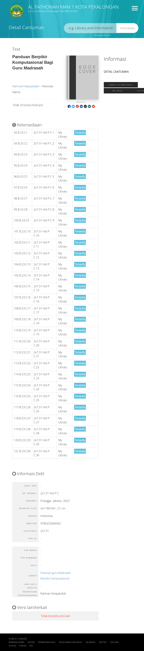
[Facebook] (69, 106)
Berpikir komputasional (54, 578)
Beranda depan (16, 642)
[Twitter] (73, 106)
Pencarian (127, 28)
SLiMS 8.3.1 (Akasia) (18, 639)
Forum (22, 646)
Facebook (90, 642)
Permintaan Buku (46, 642)
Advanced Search (102, 35)
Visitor (31, 642)
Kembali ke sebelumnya (121, 85)
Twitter (102, 642)
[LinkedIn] (89, 106)
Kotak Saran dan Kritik (70, 642)
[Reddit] (85, 106)
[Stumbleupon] (93, 106)
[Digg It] (81, 106)
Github (12, 646)
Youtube (114, 642)
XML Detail (117, 91)
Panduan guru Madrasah (55, 573)
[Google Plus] (77, 106)
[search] (90, 28)
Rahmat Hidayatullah (25, 86)
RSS (31, 646)
